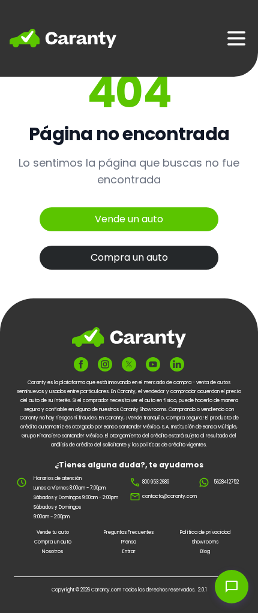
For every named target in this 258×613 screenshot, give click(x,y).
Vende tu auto (53, 532)
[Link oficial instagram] (105, 364)
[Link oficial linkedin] (177, 364)
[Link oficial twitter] (129, 365)
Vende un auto (129, 219)
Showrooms (205, 542)
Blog (205, 551)
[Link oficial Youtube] (153, 364)
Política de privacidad (205, 532)
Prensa (128, 542)
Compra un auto (129, 257)
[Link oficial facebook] (81, 364)
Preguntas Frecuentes (129, 532)
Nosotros (52, 551)
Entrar (129, 551)
